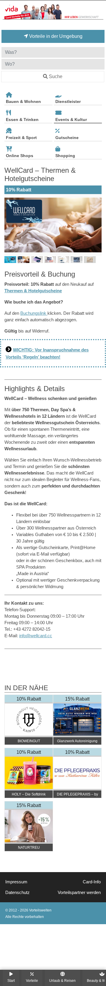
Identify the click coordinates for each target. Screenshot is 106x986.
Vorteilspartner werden (79, 892)
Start (11, 980)
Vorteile (32, 980)
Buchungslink (33, 313)
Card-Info (92, 882)
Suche (55, 76)
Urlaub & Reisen (62, 980)
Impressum (16, 882)
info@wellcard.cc (35, 635)
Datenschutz (17, 892)
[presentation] (10, 225)
